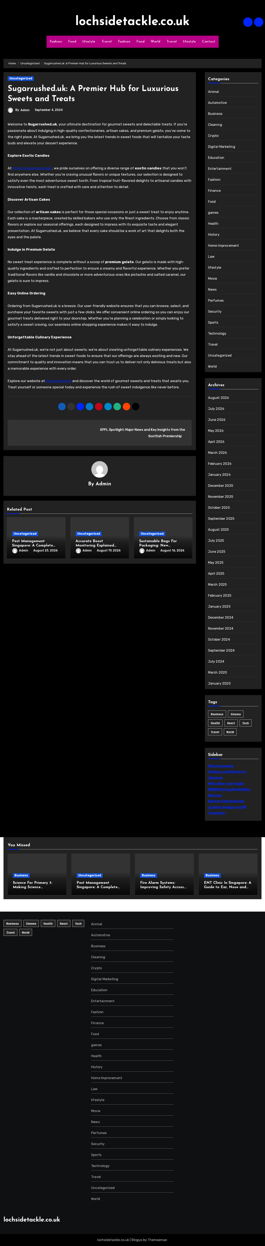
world (230, 731)
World (155, 41)
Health (213, 224)
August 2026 (218, 398)
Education (216, 158)
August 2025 (218, 530)
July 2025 (216, 541)
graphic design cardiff (227, 807)
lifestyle (88, 41)
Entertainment (220, 169)
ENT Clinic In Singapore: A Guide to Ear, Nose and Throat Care (227, 887)
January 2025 (219, 606)
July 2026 (216, 409)
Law (211, 257)
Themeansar (157, 1240)
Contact (209, 41)
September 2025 (221, 519)
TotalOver (216, 813)
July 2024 (216, 661)
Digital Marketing (221, 147)
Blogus (136, 1240)
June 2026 (217, 420)
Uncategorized (20, 78)
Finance (214, 191)
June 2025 (216, 552)
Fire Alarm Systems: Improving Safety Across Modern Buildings (162, 887)
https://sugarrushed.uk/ (32, 168)
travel (215, 731)
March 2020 (217, 672)
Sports (213, 322)
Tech (245, 722)
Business (215, 114)
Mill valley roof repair (226, 784)
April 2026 (216, 442)
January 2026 (219, 475)
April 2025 (216, 574)
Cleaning (215, 125)
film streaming (220, 766)
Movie (212, 279)
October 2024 (219, 639)
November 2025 (220, 497)
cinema (236, 714)
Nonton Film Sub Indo (226, 801)
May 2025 (216, 563)
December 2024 (221, 617)
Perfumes (216, 300)
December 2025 (220, 486)
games (213, 213)
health (215, 722)
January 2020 (219, 683)
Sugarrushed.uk (58, 381)
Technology (217, 333)
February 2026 (220, 464)
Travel (107, 41)
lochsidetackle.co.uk (132, 22)
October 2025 (219, 508)
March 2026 (217, 453)
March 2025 (217, 585)
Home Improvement (223, 246)
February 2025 (219, 595)
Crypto (213, 136)
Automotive (217, 103)
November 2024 (221, 628)
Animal (213, 92)
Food (72, 41)
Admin (25, 110)
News (212, 289)
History (213, 235)
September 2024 (221, 650)
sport (231, 722)
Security (215, 311)
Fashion (56, 41)
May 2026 (216, 431)
